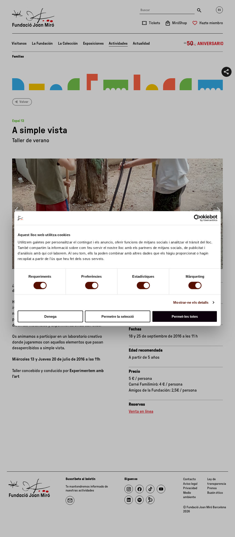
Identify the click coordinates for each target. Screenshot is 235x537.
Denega (50, 316)
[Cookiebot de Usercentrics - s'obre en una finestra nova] (197, 218)
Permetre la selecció (117, 316)
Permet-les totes (185, 316)
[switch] (91, 285)
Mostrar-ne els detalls (190, 302)
